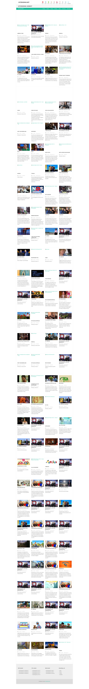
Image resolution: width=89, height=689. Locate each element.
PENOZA (46, 33)
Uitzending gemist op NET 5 (50, 670)
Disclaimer (61, 674)
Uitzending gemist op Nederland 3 (24, 673)
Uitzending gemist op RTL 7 (36, 673)
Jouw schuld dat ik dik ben (65, 53)
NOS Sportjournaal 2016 (36, 193)
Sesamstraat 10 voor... (22, 466)
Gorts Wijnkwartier (63, 172)
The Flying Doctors (21, 383)
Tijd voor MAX (48, 278)
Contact (61, 673)
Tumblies (47, 466)
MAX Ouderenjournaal (50, 299)
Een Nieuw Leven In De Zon (50, 383)
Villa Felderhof (34, 467)
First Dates (47, 152)
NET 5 (38, 56)
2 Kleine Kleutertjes (21, 629)
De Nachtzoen (48, 649)
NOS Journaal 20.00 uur (64, 130)
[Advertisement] (44, 17)
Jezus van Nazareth (49, 110)
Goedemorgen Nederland (36, 487)
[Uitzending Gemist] (24, 2)
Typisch (33, 173)
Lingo (46, 257)
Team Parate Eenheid (63, 193)
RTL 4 (24, 76)
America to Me (20, 33)
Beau (18, 151)
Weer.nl (61, 33)
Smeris (60, 650)
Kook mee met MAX (21, 487)
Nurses (19, 173)
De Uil (18, 609)
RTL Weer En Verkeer (63, 404)
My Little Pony (62, 425)
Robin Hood (61, 629)
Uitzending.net (47, 681)
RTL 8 (24, 343)
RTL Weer (19, 74)
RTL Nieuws (47, 74)
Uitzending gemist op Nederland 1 (24, 670)
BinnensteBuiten (35, 215)
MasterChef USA (34, 257)
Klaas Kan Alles (21, 276)
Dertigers (33, 131)
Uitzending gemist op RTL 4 (36, 670)
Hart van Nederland (21, 131)
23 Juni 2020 (19, 35)
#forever (47, 214)
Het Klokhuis (48, 194)
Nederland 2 (39, 76)
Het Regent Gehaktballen (37, 404)
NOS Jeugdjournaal (49, 172)
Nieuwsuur (33, 74)
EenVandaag (20, 235)
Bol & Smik (19, 404)
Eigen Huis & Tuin (20, 548)
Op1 (18, 53)
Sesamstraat (34, 629)
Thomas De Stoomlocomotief (37, 568)
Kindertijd (61, 568)
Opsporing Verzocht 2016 (64, 109)
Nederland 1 (25, 35)
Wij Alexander (20, 425)
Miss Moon (61, 383)
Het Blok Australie (35, 320)
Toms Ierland (48, 130)
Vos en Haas (47, 446)
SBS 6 (66, 35)
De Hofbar (47, 53)
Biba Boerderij (34, 649)
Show (18, 110)
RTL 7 (24, 611)
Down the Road (34, 110)
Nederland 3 (52, 154)
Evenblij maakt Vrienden (64, 75)
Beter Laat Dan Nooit (22, 214)
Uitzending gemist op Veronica (50, 673)
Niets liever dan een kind (64, 152)
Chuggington (34, 548)
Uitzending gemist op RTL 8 (36, 674)
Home (60, 670)
